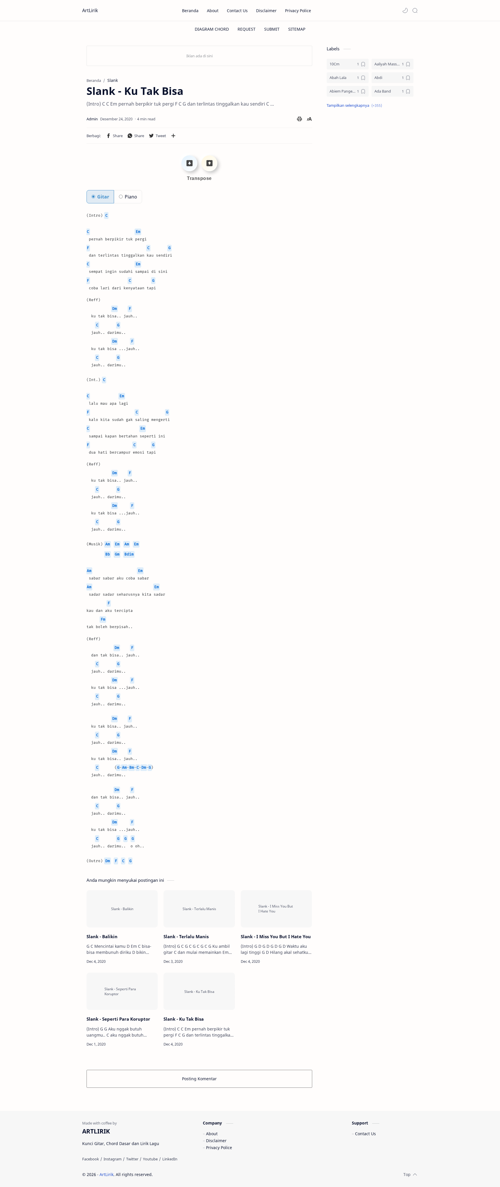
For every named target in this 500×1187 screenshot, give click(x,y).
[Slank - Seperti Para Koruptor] (122, 991)
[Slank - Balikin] (122, 908)
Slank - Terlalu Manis (186, 936)
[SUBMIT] (272, 29)
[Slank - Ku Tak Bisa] (199, 991)
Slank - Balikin (102, 936)
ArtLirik (90, 10)
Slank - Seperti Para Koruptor (118, 1019)
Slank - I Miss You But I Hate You (276, 936)
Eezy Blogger (194, 1174)
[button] (405, 10)
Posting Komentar (199, 1078)
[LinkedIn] (169, 1159)
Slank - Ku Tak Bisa (183, 1019)
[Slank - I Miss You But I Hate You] (276, 908)
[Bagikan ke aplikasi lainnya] (173, 135)
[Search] (415, 10)
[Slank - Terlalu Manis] (199, 908)
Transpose (199, 178)
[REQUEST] (246, 29)
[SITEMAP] (296, 29)
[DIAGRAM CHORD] (212, 29)
